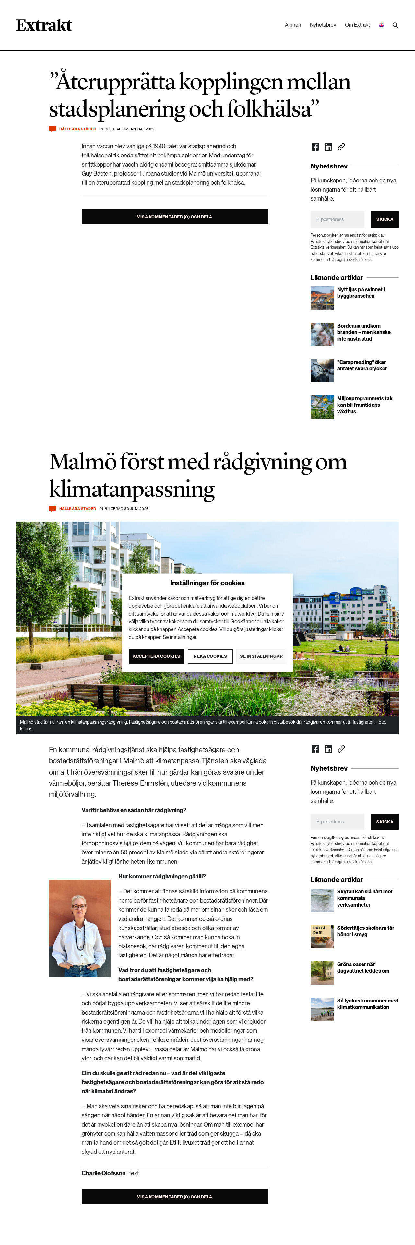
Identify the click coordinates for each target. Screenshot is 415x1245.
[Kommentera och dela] (52, 129)
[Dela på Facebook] (315, 147)
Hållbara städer (77, 129)
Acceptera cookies (157, 656)
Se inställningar (261, 656)
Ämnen (293, 25)
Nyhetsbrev (323, 25)
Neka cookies (210, 656)
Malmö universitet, (212, 173)
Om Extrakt (357, 25)
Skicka (384, 219)
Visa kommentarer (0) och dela (174, 216)
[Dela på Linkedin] (328, 147)
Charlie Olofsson (103, 1173)
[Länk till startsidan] (44, 27)
